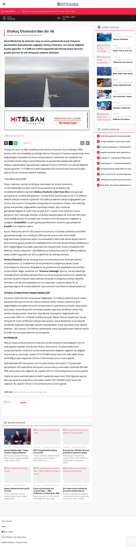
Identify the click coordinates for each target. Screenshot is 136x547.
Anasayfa (10, 35)
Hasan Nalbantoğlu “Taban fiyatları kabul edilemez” (16, 451)
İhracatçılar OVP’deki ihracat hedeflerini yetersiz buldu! (76, 451)
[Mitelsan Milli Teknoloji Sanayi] (47, 120)
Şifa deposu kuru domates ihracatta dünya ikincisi (75, 489)
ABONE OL (27, 143)
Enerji (21, 392)
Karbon (26, 392)
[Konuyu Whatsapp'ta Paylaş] (16, 143)
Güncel (115, 68)
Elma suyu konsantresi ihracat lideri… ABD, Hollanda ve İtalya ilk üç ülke (46, 490)
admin (23, 402)
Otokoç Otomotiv (36, 392)
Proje (45, 392)
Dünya (115, 91)
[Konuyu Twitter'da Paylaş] (11, 143)
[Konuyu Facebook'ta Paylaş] (6, 143)
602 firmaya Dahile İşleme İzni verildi (45, 451)
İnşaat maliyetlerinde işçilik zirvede (16, 489)
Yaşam (115, 45)
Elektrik (16, 392)
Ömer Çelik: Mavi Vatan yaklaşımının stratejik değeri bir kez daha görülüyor (51, 11)
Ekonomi (17, 35)
